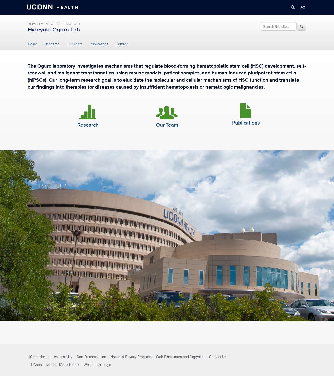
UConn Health (38, 356)
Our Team (74, 44)
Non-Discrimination (91, 356)
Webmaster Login (97, 364)
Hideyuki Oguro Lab (54, 29)
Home (32, 44)
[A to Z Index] (303, 7)
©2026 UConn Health (62, 364)
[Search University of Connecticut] (293, 7)
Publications (99, 44)
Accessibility (63, 356)
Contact (122, 44)
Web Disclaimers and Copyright (180, 356)
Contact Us (217, 356)
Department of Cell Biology (54, 24)
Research (52, 44)
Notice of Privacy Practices (131, 356)
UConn (36, 364)
